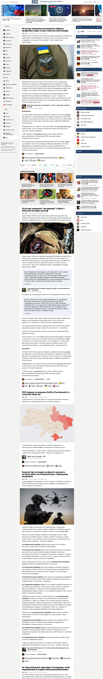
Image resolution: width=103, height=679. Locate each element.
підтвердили (37, 371)
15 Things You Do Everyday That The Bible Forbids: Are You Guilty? (65, 185)
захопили (60, 364)
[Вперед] (100, 14)
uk (94, 2)
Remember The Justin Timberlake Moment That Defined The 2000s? (28, 185)
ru (101, 2)
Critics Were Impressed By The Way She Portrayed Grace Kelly (28, 201)
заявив (67, 141)
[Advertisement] (89, 163)
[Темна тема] (7, 2)
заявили (67, 114)
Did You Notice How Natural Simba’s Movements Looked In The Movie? (65, 201)
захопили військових (64, 126)
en (98, 2)
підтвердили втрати (40, 134)
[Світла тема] (1, 2)
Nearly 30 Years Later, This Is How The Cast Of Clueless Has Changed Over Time (47, 185)
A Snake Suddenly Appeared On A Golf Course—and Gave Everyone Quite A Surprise (47, 201)
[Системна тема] (4, 2)
